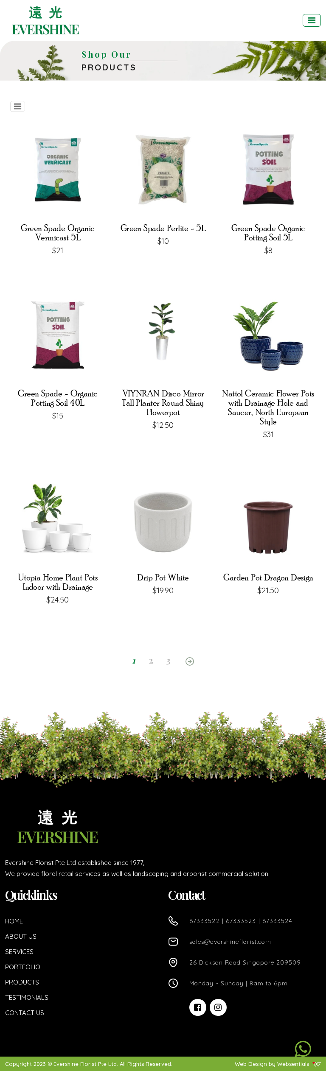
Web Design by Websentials (273, 1063)
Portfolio (22, 967)
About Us (21, 936)
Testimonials (26, 997)
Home (14, 921)
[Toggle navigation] (312, 20)
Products (22, 982)
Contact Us (24, 1013)
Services (19, 952)
